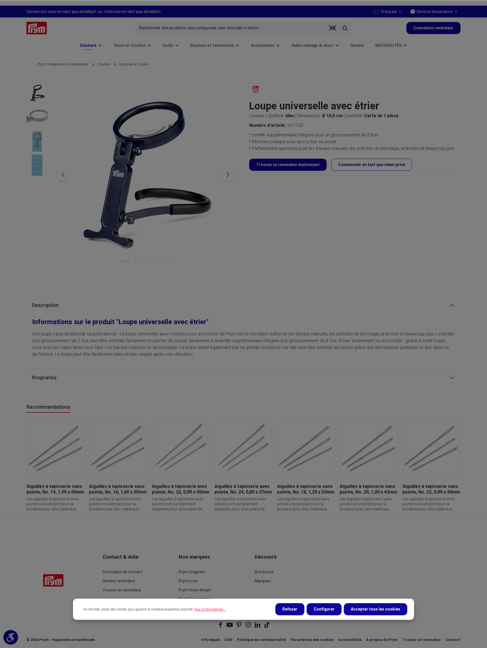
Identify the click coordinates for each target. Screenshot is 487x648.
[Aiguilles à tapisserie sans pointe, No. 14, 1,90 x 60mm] (55, 450)
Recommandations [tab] (48, 407)
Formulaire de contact (123, 572)
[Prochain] (227, 175)
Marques (263, 581)
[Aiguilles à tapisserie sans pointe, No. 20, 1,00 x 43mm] (369, 450)
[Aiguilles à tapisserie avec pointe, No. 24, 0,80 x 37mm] (243, 450)
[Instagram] (248, 627)
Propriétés (44, 378)
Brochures (264, 572)
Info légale (210, 640)
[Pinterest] (239, 627)
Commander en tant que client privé (371, 164)
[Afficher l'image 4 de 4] (165, 261)
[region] (243, 466)
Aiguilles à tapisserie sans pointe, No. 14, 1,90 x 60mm (55, 489)
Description (45, 305)
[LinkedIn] (258, 627)
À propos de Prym (382, 640)
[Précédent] (64, 175)
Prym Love (188, 581)
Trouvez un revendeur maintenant (288, 164)
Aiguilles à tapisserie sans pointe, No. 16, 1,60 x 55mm (118, 489)
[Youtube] (230, 627)
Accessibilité (350, 640)
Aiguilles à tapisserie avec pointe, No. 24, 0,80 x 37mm (243, 489)
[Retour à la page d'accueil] (36, 28)
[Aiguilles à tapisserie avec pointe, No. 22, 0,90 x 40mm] (181, 450)
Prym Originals (192, 572)
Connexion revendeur (433, 28)
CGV (229, 640)
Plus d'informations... (210, 609)
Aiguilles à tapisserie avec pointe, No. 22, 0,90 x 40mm (180, 489)
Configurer (324, 609)
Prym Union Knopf (195, 590)
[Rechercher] (345, 28)
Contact (453, 640)
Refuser (289, 609)
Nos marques (194, 557)
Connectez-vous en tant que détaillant (61, 11)
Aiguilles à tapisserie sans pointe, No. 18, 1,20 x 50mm (306, 489)
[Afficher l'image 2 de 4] (138, 261)
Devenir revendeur (119, 581)
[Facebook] (220, 627)
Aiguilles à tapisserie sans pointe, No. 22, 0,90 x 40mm (431, 489)
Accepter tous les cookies (375, 609)
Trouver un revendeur (122, 590)
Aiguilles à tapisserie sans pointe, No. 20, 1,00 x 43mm (368, 489)
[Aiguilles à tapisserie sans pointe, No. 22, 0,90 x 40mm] (431, 450)
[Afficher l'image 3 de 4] (152, 261)
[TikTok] (267, 627)
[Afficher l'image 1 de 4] (125, 261)
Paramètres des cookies (312, 640)
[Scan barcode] (332, 28)
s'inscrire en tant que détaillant (132, 11)
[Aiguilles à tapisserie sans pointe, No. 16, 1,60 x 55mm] (118, 450)
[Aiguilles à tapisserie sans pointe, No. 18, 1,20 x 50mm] (306, 450)
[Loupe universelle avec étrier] (145, 175)
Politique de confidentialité (261, 640)
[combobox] (231, 28)
